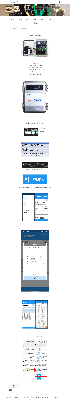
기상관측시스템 (20, 19)
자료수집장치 (12, 19)
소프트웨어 (42, 19)
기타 (57, 19)
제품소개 (32, 1)
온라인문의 (39, 1)
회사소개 (25, 1)
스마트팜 (27, 19)
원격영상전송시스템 (35, 19)
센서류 (50, 19)
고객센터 (46, 1)
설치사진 (53, 1)
